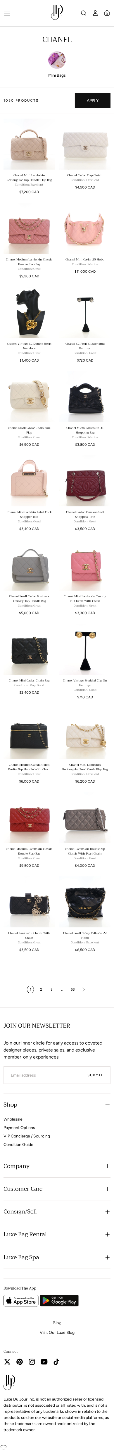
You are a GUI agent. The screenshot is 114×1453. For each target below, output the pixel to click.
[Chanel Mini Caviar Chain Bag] (29, 649)
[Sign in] (95, 13)
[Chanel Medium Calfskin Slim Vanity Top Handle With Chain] (29, 733)
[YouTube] (44, 1362)
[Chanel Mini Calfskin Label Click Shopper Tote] (29, 480)
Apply (93, 100)
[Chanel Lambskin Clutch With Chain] (29, 901)
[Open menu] (7, 13)
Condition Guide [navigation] (18, 1144)
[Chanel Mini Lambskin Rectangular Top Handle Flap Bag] (29, 144)
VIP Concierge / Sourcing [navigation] (27, 1136)
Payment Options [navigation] (19, 1127)
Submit (95, 1075)
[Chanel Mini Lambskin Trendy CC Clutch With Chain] (84, 565)
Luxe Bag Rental (25, 1234)
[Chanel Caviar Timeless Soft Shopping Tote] (84, 480)
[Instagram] (32, 1362)
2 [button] (41, 989)
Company (17, 1166)
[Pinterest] (19, 1362)
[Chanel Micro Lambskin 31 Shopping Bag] (84, 396)
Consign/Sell (20, 1211)
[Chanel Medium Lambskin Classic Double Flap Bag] (29, 228)
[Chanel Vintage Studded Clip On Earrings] (84, 649)
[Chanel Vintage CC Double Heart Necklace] (29, 312)
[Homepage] (57, 13)
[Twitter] (7, 1362)
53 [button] (73, 989)
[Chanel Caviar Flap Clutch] (84, 144)
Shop (10, 1104)
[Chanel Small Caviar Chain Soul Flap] (29, 396)
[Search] (83, 13)
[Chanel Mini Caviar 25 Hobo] (84, 228)
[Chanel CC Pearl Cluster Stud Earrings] (84, 312)
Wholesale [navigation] (13, 1119)
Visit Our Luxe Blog (57, 1332)
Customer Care (23, 1189)
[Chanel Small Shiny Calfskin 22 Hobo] (84, 901)
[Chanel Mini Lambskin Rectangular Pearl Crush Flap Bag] (84, 733)
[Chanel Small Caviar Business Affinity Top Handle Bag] (29, 565)
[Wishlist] (3, 1447)
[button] (106, 13)
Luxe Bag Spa (21, 1257)
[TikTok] (56, 1362)
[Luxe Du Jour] (9, 1383)
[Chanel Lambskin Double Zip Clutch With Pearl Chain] (84, 817)
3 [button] (52, 989)
